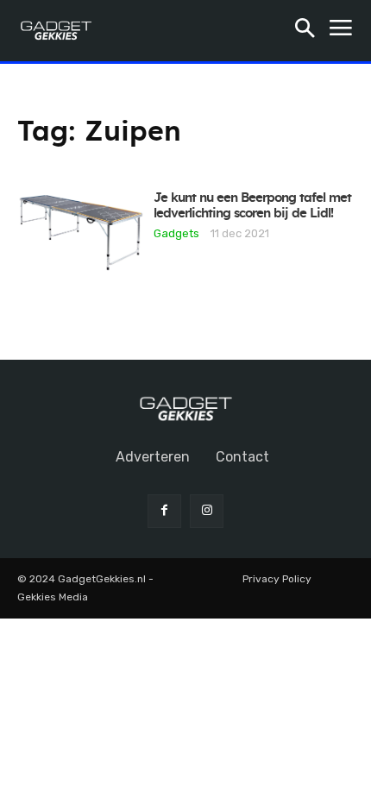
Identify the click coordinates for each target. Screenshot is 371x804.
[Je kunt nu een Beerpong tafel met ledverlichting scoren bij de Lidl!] (81, 233)
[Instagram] (206, 511)
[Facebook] (164, 511)
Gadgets (176, 233)
